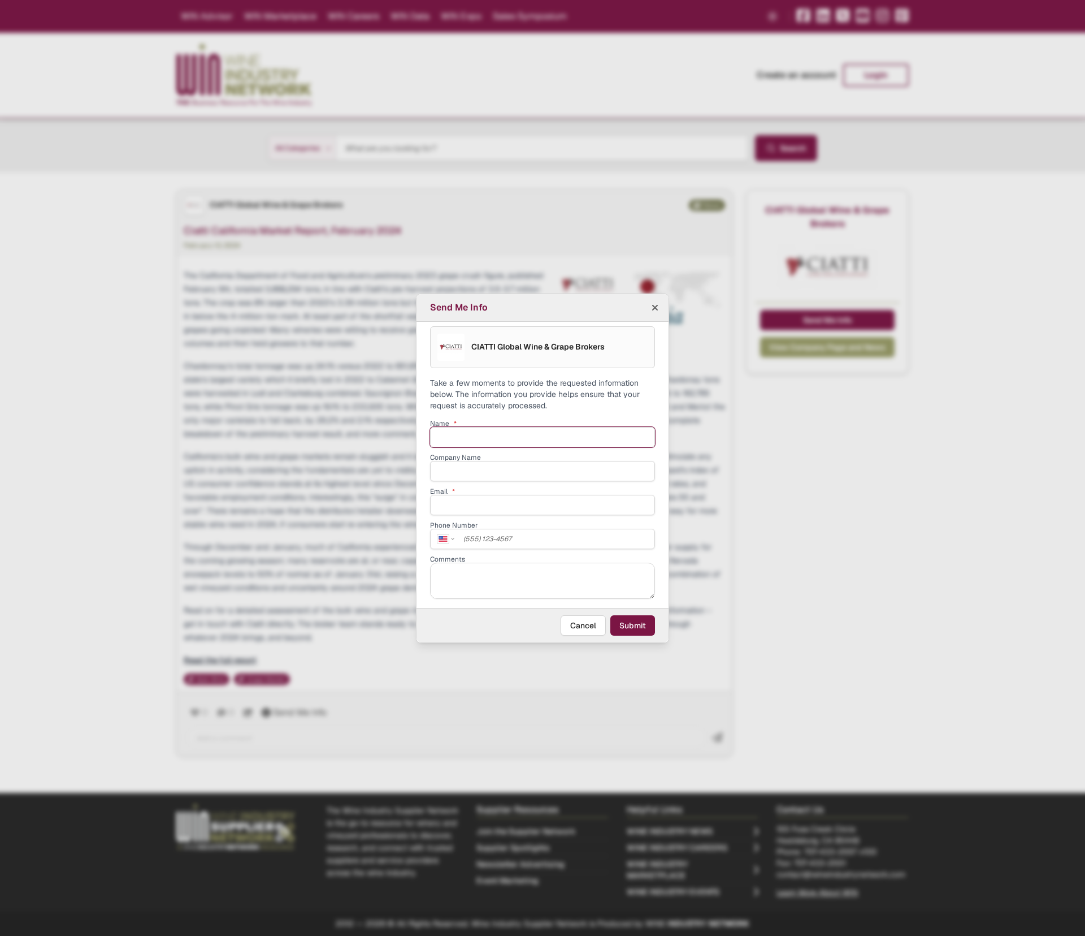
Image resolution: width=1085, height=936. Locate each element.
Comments (447, 559)
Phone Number (454, 525)
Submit (632, 625)
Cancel (583, 625)
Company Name (455, 457)
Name (443, 423)
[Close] (654, 307)
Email (442, 491)
